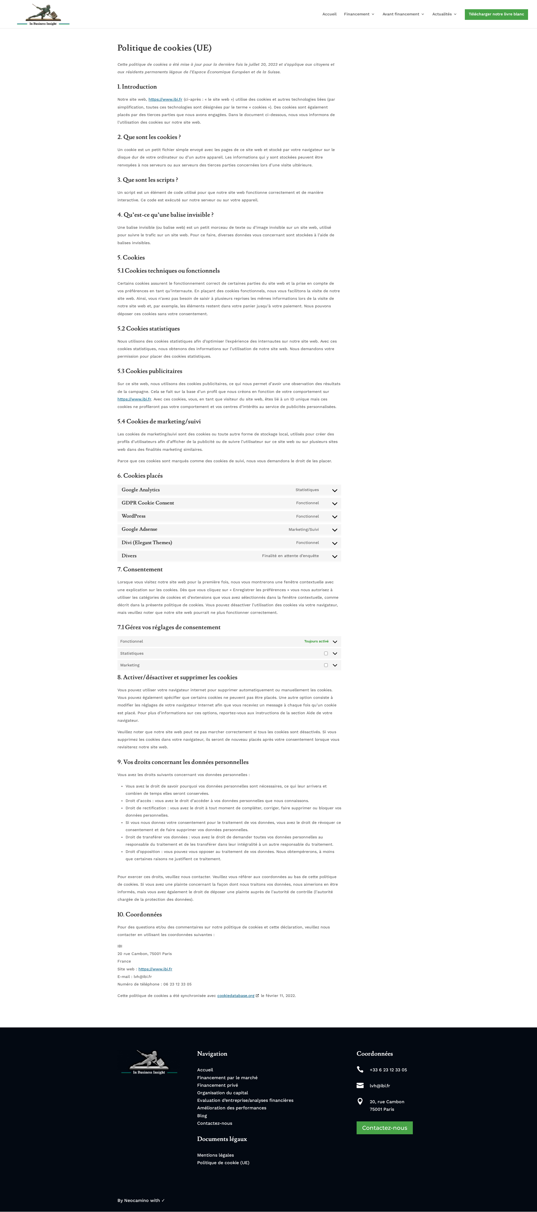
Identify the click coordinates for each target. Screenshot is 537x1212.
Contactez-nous (214, 1123)
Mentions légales (215, 1155)
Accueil (329, 14)
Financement (356, 14)
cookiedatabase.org (236, 995)
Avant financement (401, 14)
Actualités (442, 14)
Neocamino (136, 1200)
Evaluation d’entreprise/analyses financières (245, 1100)
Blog (202, 1115)
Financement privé (217, 1085)
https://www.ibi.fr (165, 99)
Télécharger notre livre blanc (496, 14)
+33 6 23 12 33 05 (388, 1069)
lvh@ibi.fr (380, 1085)
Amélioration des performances (231, 1107)
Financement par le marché (227, 1077)
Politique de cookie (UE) (223, 1162)
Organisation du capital (222, 1092)
